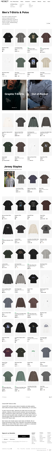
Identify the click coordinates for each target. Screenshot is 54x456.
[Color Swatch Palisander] (31, 160)
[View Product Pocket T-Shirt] (2, 160)
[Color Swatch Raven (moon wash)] (17, 242)
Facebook (49, 437)
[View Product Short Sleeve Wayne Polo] (2, 390)
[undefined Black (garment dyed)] (40, 191)
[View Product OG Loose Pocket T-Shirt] (40, 52)
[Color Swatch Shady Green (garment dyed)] (17, 51)
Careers (41, 440)
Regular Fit (31, 5)
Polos (30, 4)
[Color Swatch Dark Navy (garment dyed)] (16, 51)
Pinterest (49, 441)
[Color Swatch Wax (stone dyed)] (41, 242)
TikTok (48, 440)
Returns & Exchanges (34, 439)
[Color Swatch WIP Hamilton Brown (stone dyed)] (43, 242)
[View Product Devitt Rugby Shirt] (15, 292)
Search (49, 1)
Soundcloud (49, 442)
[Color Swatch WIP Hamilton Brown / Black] (17, 267)
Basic (21, 6)
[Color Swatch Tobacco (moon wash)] (18, 242)
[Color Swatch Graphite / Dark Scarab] (44, 292)
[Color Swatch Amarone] (3, 160)
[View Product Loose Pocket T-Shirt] (15, 51)
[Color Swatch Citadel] (6, 160)
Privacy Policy (4, 442)
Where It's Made (42, 437)
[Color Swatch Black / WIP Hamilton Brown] (41, 341)
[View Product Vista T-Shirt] (15, 76)
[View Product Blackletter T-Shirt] (2, 51)
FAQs (33, 442)
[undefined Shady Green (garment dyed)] (18, 191)
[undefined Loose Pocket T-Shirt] (16, 191)
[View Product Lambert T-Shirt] (15, 242)
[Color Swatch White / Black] (19, 135)
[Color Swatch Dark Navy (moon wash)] (16, 242)
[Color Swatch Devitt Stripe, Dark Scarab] (16, 292)
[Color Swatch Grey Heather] (4, 76)
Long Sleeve (22, 4)
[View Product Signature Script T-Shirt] (15, 135)
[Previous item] (4, 179)
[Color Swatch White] (3, 51)
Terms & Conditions (16, 441)
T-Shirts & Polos (15, 1)
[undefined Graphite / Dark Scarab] (30, 191)
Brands (41, 436)
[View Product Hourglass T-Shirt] (15, 218)
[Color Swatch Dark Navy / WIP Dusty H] (17, 135)
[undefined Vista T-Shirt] (39, 191)
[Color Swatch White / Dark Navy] (16, 267)
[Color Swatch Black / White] (3, 136)
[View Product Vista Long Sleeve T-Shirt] (2, 292)
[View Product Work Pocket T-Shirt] (2, 76)
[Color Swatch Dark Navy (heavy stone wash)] (29, 52)
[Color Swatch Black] (43, 52)
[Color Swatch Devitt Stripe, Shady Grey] (30, 135)
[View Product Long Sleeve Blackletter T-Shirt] (2, 243)
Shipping (33, 437)
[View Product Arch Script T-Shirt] (15, 267)
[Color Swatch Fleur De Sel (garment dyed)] (17, 76)
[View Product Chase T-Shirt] (40, 218)
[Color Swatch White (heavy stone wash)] (30, 52)
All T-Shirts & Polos (13, 4)
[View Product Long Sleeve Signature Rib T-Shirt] (2, 136)
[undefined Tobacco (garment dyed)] (19, 191)
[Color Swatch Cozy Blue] (43, 218)
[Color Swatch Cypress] (4, 341)
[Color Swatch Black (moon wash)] (3, 267)
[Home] (4, 1)
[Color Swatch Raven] (6, 76)
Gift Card (33, 443)
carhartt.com (42, 441)
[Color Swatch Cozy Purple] (29, 292)
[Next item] (50, 179)
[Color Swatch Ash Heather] (41, 52)
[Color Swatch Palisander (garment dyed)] (30, 268)
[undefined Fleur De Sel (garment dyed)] (43, 191)
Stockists (41, 438)
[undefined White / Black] (32, 191)
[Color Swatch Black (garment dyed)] (16, 76)
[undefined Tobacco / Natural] (31, 191)
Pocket (21, 5)
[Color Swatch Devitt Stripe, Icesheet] (29, 135)
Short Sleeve (12, 6)
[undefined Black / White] (29, 191)
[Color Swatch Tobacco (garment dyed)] (18, 51)
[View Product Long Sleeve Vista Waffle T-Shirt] (40, 135)
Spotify (48, 436)
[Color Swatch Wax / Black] (16, 342)
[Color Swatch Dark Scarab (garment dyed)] (43, 76)
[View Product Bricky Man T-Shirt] (40, 242)
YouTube (49, 438)
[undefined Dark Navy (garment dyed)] (17, 191)
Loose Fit (30, 6)
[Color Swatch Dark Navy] (7, 160)
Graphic (11, 5)
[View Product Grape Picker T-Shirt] (40, 160)
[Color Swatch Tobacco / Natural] (18, 135)
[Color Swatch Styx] (44, 52)
